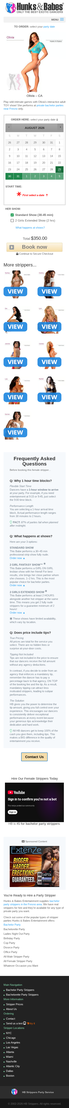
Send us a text (20, 1023)
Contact (10, 1018)
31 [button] (18, 177)
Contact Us (34, 757)
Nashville (11, 1061)
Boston (10, 1075)
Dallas (9, 1070)
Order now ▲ (17, 558)
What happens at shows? (30, 227)
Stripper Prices (14, 1004)
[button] (9, 127)
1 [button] (26, 177)
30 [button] (9, 177)
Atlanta (10, 1051)
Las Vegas (12, 1047)
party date (49, 26)
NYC (9, 1033)
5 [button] (60, 177)
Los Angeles (13, 1042)
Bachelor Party (12, 924)
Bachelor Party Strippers (20, 989)
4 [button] (51, 177)
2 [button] (35, 177)
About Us (11, 1008)
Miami (9, 1056)
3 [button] (43, 177)
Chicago (11, 1037)
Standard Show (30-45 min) (34, 215)
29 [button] (60, 170)
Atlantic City (13, 1066)
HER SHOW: (13, 208)
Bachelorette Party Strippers (22, 994)
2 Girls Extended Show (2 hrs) (35, 220)
